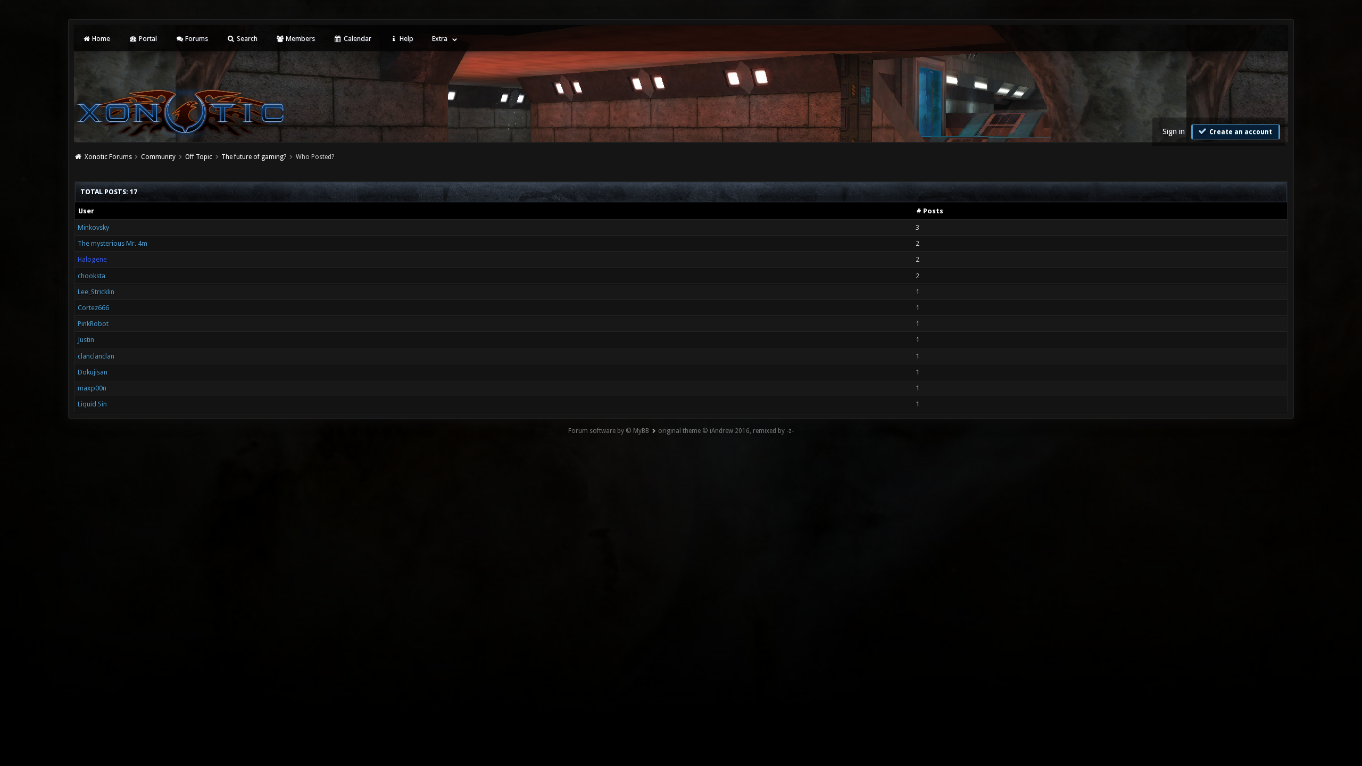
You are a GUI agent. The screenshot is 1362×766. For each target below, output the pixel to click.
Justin (86, 340)
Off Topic (198, 157)
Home (100, 39)
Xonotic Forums (108, 157)
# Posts (929, 211)
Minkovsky (93, 227)
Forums (196, 39)
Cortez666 (93, 308)
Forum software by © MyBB (608, 431)
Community (158, 157)
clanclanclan (96, 356)
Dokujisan (92, 372)
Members (299, 39)
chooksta (91, 276)
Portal (147, 39)
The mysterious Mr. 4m (112, 243)
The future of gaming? (253, 157)
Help (405, 39)
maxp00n (92, 388)
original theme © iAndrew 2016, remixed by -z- (726, 431)
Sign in (1173, 131)
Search (246, 39)
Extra (439, 39)
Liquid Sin (92, 404)
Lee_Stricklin (96, 292)
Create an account (1240, 132)
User (86, 211)
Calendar (356, 39)
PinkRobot (93, 324)
